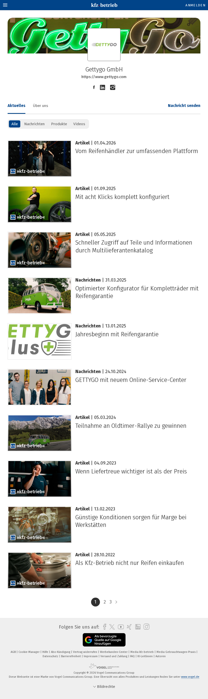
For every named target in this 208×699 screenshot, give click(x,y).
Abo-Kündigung (61, 652)
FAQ (132, 656)
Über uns (40, 105)
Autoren (160, 656)
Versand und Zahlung (114, 656)
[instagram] (145, 627)
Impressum (91, 656)
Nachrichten (34, 124)
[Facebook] (94, 87)
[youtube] (119, 627)
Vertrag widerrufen (85, 652)
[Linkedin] (102, 87)
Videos (79, 124)
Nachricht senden (184, 105)
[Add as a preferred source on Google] (104, 640)
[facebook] (103, 627)
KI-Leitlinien (145, 656)
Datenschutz (51, 656)
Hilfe (45, 652)
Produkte (59, 124)
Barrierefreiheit (71, 656)
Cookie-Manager (29, 652)
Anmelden (195, 5)
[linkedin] (136, 627)
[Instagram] (112, 87)
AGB (13, 652)
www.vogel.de (190, 676)
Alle (14, 124)
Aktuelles (16, 105)
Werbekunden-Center (114, 652)
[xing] (128, 627)
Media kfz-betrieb (142, 652)
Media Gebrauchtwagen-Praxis (176, 652)
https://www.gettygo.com (104, 77)
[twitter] (110, 627)
